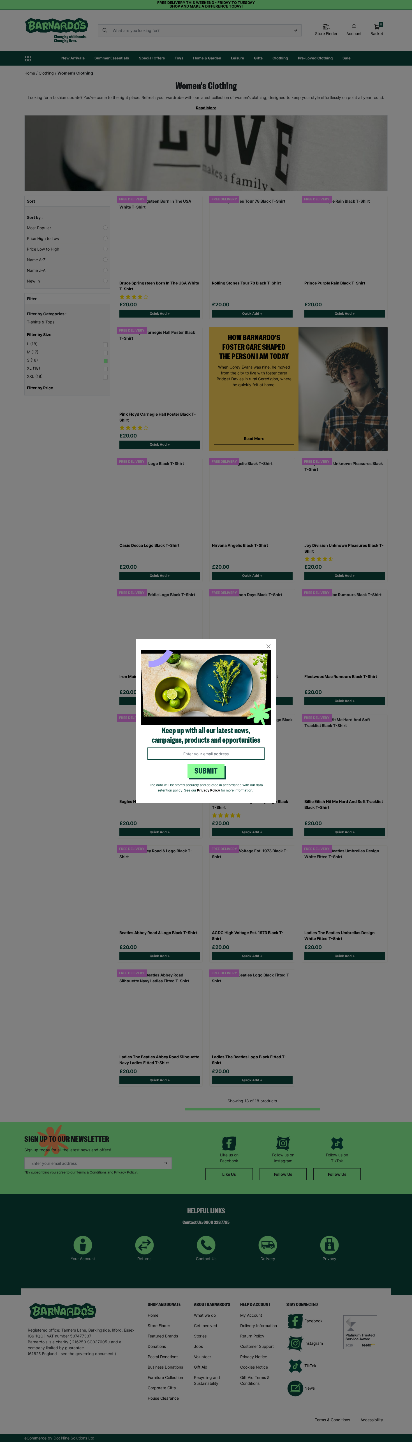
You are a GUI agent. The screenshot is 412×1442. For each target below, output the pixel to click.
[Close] (268, 646)
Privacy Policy (208, 790)
